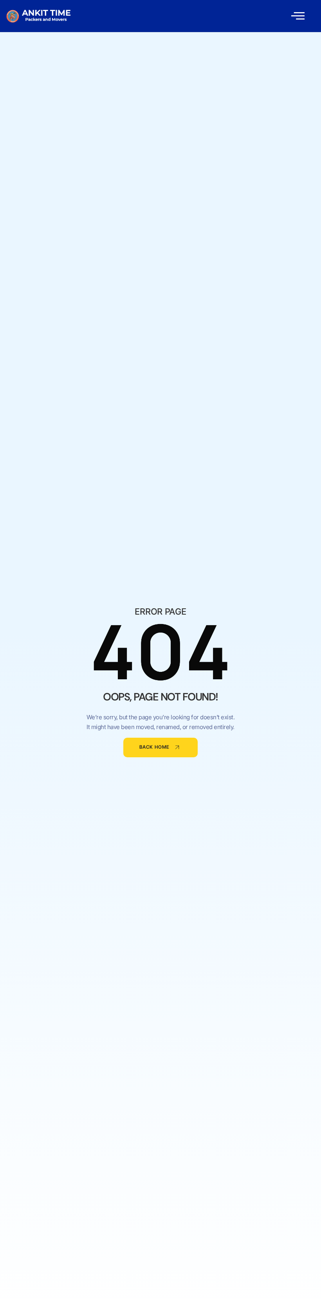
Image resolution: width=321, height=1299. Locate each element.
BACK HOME (154, 747)
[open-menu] (298, 16)
